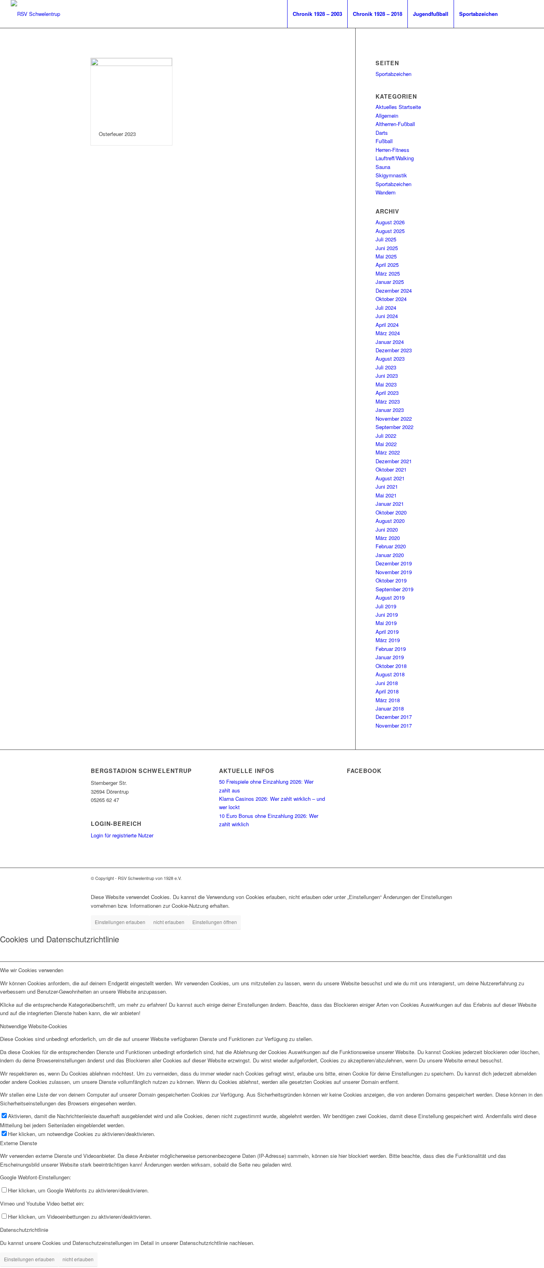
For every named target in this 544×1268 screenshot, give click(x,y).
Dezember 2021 (394, 461)
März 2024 (388, 333)
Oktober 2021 (391, 469)
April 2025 (387, 264)
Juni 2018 (387, 683)
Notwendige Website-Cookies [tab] (33, 1026)
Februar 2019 (391, 648)
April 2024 (387, 324)
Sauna (383, 167)
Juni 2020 (387, 529)
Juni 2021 (387, 486)
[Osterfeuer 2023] (131, 90)
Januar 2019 (390, 657)
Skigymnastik (391, 175)
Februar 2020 (391, 546)
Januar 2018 (390, 708)
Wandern (385, 192)
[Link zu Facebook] (515, 13)
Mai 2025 (386, 256)
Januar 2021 (390, 503)
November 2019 (394, 572)
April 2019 (387, 631)
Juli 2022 (386, 435)
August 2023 (390, 358)
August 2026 (390, 222)
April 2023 (387, 392)
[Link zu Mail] (527, 13)
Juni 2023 (387, 375)
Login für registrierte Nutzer (122, 835)
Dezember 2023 (394, 350)
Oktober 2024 (391, 299)
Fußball (384, 141)
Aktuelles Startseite (398, 107)
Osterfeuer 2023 (117, 134)
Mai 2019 (386, 623)
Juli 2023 (386, 367)
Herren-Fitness (392, 149)
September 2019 (394, 589)
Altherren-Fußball (395, 124)
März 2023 (388, 401)
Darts (382, 132)
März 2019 (388, 640)
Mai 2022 (386, 444)
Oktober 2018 (391, 666)
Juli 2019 (386, 606)
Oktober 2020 (391, 512)
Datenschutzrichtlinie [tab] (24, 1229)
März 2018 (388, 700)
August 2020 (390, 520)
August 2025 (390, 231)
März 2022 (388, 452)
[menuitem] (317, 14)
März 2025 (388, 273)
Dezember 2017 (394, 716)
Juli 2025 (386, 239)
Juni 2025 (387, 248)
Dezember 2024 (394, 290)
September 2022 (394, 427)
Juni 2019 (387, 614)
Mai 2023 (386, 384)
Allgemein (387, 115)
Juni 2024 (387, 316)
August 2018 (390, 674)
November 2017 (394, 725)
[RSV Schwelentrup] (35, 14)
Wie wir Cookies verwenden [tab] (31, 970)
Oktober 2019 (391, 580)
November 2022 (394, 418)
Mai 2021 (386, 495)
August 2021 (390, 478)
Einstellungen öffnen (214, 921)
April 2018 (387, 691)
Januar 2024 (390, 342)
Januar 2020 (390, 555)
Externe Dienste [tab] (18, 1143)
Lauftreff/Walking (395, 158)
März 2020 (388, 538)
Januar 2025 (390, 281)
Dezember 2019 (394, 563)
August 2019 (390, 597)
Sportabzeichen (393, 74)
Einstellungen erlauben (120, 921)
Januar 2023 (390, 410)
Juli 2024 (386, 307)
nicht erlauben (168, 921)
